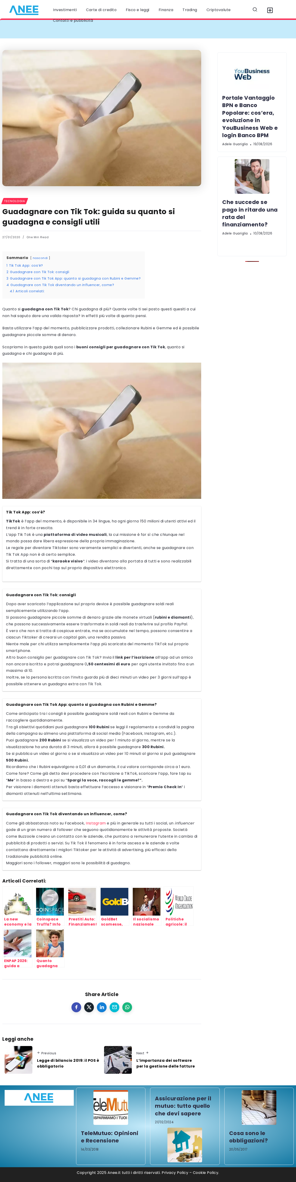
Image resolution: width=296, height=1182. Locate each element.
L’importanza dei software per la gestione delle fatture (165, 1063)
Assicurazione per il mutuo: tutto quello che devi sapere (183, 1106)
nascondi (40, 258)
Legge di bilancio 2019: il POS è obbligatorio (68, 1063)
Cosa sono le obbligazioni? (248, 1137)
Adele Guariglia (235, 144)
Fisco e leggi (137, 9)
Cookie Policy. (206, 1172)
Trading (189, 9)
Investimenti (65, 9)
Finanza (166, 9)
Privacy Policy (175, 1172)
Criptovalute (219, 9)
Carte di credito (101, 9)
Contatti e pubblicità (73, 20)
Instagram (96, 823)
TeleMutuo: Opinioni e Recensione (110, 1137)
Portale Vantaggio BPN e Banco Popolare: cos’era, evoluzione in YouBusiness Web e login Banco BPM (112, 29)
